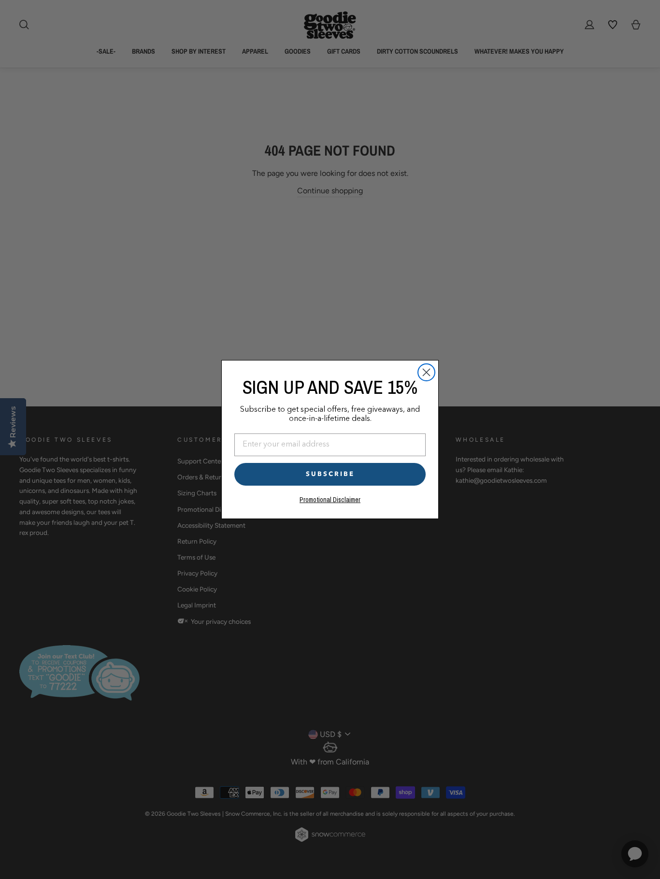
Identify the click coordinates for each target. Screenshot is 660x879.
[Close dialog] (426, 372)
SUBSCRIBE (330, 474)
